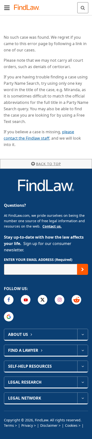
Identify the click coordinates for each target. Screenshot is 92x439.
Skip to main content (46, 5)
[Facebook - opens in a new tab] (8, 300)
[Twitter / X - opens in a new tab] (42, 300)
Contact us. (52, 226)
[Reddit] (76, 300)
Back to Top (48, 163)
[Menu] (7, 7)
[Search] (82, 7)
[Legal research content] (82, 382)
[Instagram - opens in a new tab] (59, 300)
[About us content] (82, 334)
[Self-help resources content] (82, 366)
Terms (9, 425)
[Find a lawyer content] (82, 350)
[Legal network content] (82, 398)
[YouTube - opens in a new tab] (25, 300)
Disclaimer (49, 425)
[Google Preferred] (8, 316)
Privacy (27, 425)
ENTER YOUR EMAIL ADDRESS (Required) (38, 259)
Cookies (71, 425)
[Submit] (82, 269)
